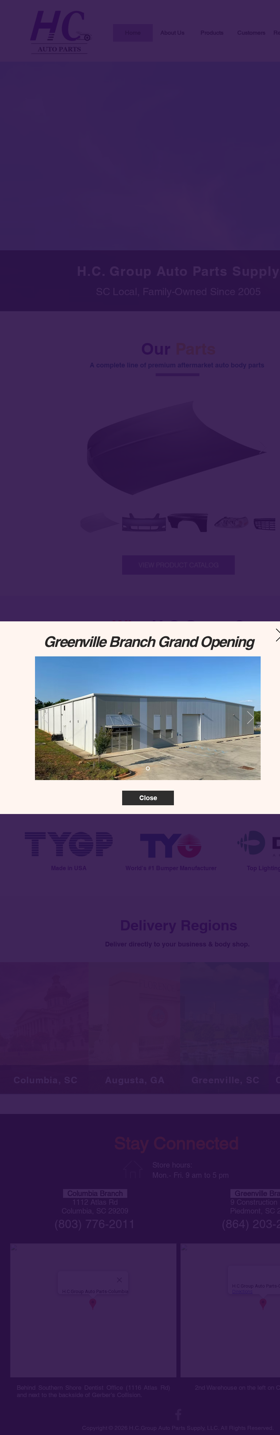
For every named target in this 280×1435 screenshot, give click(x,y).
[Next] (250, 718)
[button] (148, 798)
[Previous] (45, 718)
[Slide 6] (148, 768)
